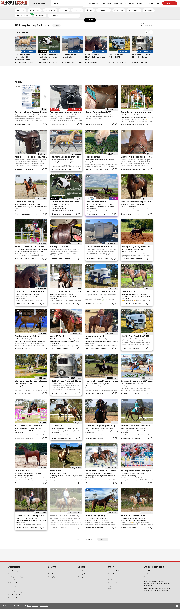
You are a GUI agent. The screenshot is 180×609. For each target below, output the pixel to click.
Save (57, 25)
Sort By (143, 23)
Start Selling (82, 571)
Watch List (140, 3)
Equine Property (13, 586)
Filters (91, 20)
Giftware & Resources (16, 598)
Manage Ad (82, 574)
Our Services (112, 580)
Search (50, 574)
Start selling (170, 3)
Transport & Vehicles (15, 580)
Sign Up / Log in (153, 3)
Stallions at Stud (13, 583)
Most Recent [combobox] (145, 25)
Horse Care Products (15, 595)
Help (109, 586)
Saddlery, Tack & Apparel (17, 577)
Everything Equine (14, 571)
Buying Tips (52, 577)
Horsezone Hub (92, 3)
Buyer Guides (106, 3)
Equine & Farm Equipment (17, 592)
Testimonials (149, 577)
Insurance (118, 3)
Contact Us (129, 3)
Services (11, 589)
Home (50, 571)
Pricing (80, 577)
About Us (147, 571)
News (110, 592)
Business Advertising (115, 583)
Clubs (110, 589)
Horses (10, 574)
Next (101, 539)
